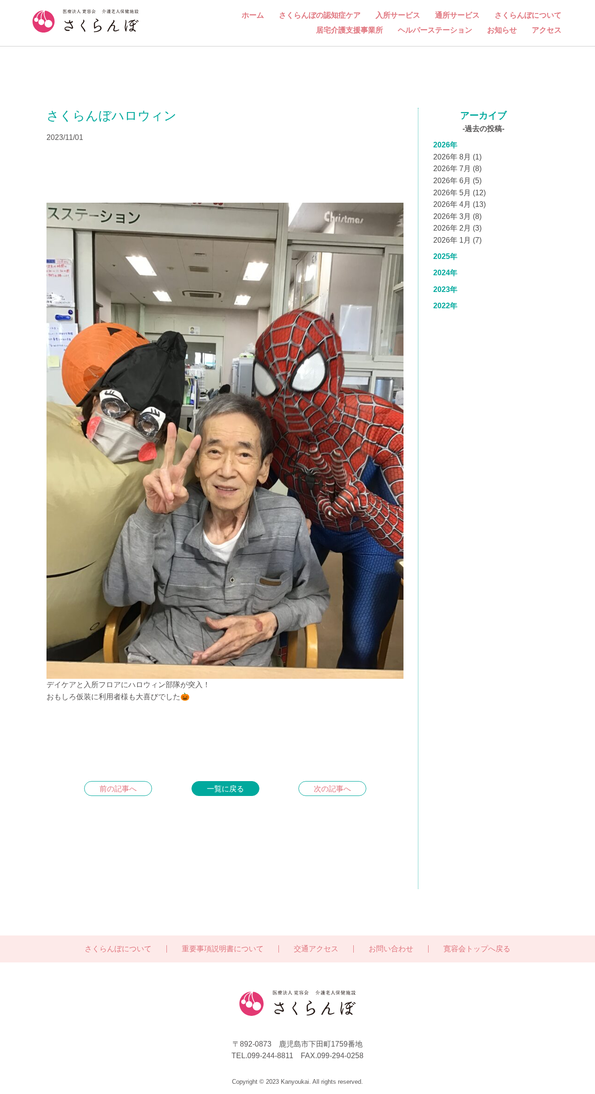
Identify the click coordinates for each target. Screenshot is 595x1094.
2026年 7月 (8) (457, 168)
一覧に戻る (225, 789)
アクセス (547, 30)
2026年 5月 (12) (459, 193)
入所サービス (398, 15)
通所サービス (457, 15)
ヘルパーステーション (435, 30)
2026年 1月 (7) (457, 240)
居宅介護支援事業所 (349, 30)
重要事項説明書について (223, 949)
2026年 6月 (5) (457, 181)
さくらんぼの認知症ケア (320, 15)
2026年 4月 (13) (459, 204)
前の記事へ (118, 789)
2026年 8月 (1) (457, 157)
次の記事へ (332, 789)
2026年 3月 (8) (457, 216)
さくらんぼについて (528, 15)
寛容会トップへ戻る (476, 949)
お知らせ (502, 30)
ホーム (253, 15)
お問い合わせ (391, 949)
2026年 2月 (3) (457, 228)
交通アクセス (316, 949)
